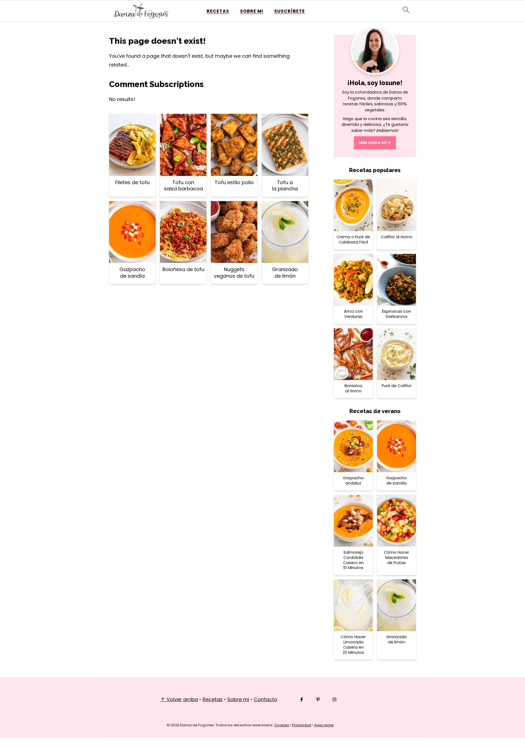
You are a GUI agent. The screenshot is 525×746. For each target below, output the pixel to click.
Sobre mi (251, 11)
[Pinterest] (318, 699)
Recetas (218, 11)
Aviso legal (324, 725)
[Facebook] (301, 699)
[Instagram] (334, 699)
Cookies (281, 725)
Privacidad (301, 725)
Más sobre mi (372, 142)
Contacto (265, 699)
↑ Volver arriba (179, 699)
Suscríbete (289, 11)
